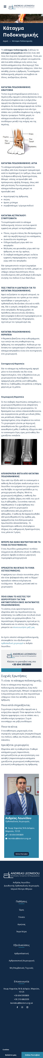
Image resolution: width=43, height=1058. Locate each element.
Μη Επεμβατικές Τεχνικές (21, 968)
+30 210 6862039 (21, 999)
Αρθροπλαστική (21, 953)
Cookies (6, 1049)
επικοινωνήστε (20, 627)
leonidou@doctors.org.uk (19, 838)
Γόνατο (21, 917)
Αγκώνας (21, 924)
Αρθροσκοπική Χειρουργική (21, 960)
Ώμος (21, 910)
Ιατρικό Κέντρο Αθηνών (21, 889)
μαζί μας (31, 627)
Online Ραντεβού (21, 854)
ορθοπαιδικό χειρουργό (12, 643)
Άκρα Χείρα (21, 931)
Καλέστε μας (10, 1055)
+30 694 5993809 (15, 834)
